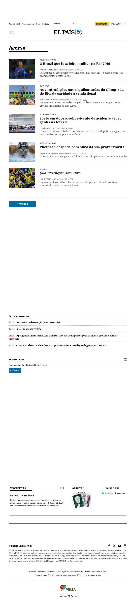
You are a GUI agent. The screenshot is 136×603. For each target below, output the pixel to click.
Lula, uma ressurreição (29, 329)
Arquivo (77, 488)
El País (43, 128)
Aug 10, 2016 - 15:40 (72, 70)
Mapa (103, 572)
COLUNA (43, 169)
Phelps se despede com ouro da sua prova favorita (82, 147)
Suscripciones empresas (65, 575)
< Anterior (22, 204)
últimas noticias (19, 316)
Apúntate (15, 370)
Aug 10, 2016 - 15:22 (76, 100)
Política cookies (73, 572)
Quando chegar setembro (60, 173)
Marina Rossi (46, 70)
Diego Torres (46, 153)
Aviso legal (61, 572)
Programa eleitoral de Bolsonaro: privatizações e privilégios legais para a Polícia (61, 345)
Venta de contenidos (46, 572)
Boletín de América (22, 496)
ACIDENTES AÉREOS (48, 115)
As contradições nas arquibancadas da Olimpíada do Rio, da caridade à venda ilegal (82, 91)
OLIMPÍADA (44, 86)
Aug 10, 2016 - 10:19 (62, 179)
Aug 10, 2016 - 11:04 (76, 153)
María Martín (46, 100)
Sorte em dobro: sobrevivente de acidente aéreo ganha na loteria (81, 120)
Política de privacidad (90, 572)
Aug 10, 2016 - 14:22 (63, 128)
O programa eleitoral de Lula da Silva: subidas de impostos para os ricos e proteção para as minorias (63, 337)
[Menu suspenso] (11, 32)
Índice (84, 575)
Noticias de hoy (94, 575)
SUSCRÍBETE (101, 24)
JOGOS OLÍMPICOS (48, 143)
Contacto (33, 572)
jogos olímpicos (48, 60)
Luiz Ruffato (45, 179)
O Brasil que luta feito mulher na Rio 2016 (75, 64)
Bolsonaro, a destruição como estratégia (38, 322)
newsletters (16, 359)
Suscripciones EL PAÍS (44, 575)
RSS (78, 575)
